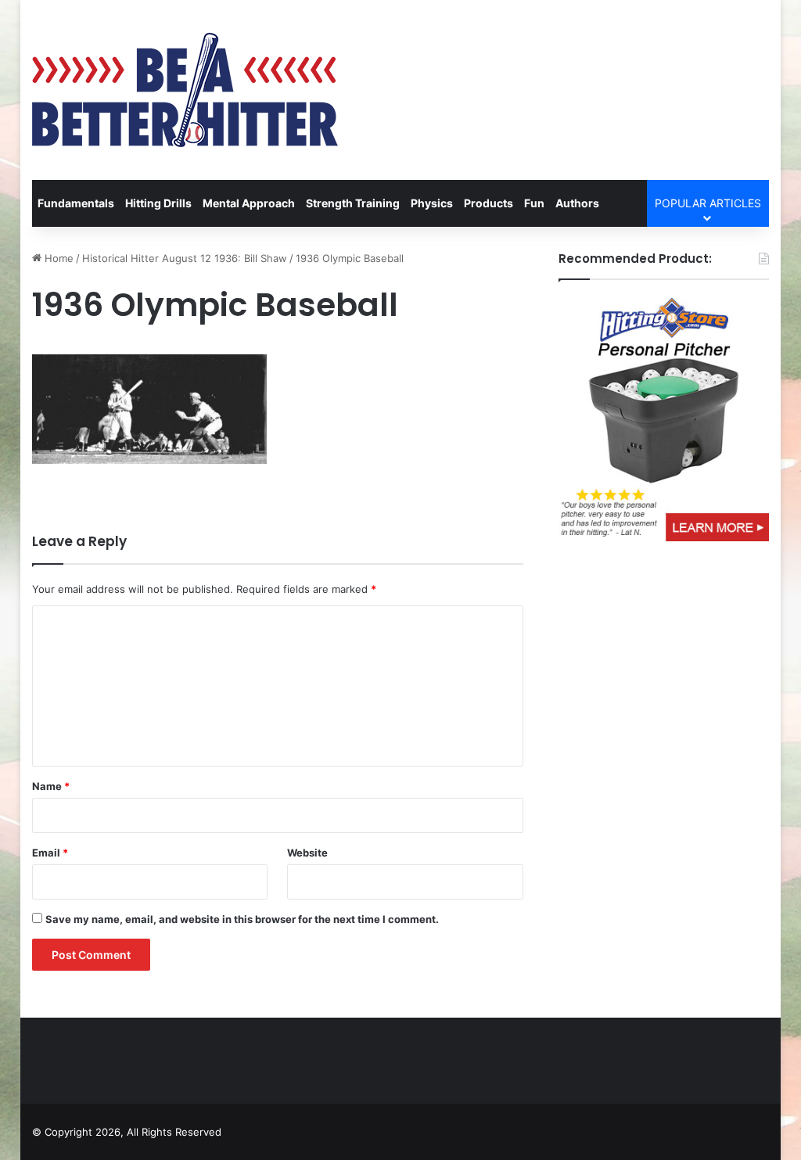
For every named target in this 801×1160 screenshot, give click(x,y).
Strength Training (353, 203)
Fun (534, 203)
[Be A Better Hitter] (185, 90)
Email (50, 852)
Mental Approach (249, 203)
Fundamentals (76, 203)
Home (57, 258)
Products (488, 203)
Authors (577, 203)
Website (307, 852)
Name (51, 786)
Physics (432, 203)
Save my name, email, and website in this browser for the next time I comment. (242, 919)
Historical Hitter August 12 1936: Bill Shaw (184, 258)
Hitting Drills (158, 203)
